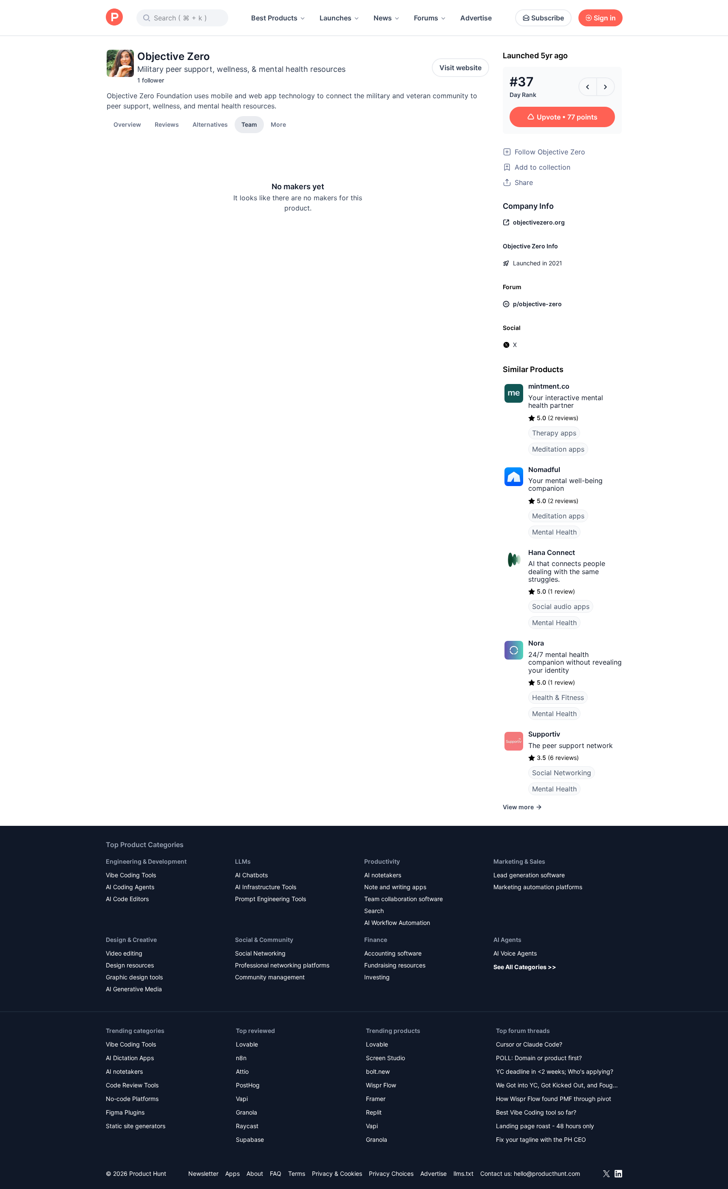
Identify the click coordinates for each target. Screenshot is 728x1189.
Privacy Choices (391, 1173)
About (254, 1173)
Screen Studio (385, 1057)
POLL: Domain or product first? (539, 1057)
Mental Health (554, 532)
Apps (232, 1173)
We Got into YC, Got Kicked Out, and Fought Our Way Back (557, 1085)
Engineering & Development (146, 861)
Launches (335, 18)
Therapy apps (554, 433)
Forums (426, 18)
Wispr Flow (381, 1085)
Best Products (274, 18)
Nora (536, 643)
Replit (374, 1112)
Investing (377, 977)
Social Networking (561, 772)
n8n (241, 1057)
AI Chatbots (251, 875)
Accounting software (393, 953)
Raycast (247, 1125)
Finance (375, 939)
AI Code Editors (127, 898)
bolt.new (378, 1071)
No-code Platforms (132, 1098)
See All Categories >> (524, 966)
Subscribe (547, 18)
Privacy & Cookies (337, 1173)
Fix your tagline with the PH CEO (541, 1139)
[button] (278, 124)
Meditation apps (558, 449)
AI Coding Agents (130, 886)
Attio (242, 1071)
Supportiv (544, 734)
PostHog (248, 1085)
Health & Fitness (558, 697)
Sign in (605, 18)
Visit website (460, 67)
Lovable (247, 1044)
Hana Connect (551, 552)
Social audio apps (560, 606)
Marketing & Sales (519, 861)
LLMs (243, 861)
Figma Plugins (125, 1112)
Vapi (242, 1098)
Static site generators (135, 1125)
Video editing (124, 953)
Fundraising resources (394, 965)
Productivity (382, 861)
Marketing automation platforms (537, 886)
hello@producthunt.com (547, 1173)
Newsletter (203, 1173)
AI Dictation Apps (130, 1057)
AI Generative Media (134, 989)
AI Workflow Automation (397, 922)
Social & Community (264, 939)
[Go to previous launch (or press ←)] (587, 86)
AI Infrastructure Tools (265, 886)
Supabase (250, 1139)
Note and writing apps (395, 886)
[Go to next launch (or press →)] (605, 86)
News (383, 18)
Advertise (476, 18)
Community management (270, 977)
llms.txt (463, 1173)
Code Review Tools (132, 1085)
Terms (296, 1173)
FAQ (275, 1173)
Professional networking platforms (282, 965)
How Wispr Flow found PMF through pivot (553, 1098)
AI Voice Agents (515, 953)
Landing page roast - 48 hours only (545, 1125)
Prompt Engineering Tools (270, 898)
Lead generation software (529, 875)
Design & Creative (131, 939)
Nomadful (544, 469)
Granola (246, 1112)
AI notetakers (382, 875)
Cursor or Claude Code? (529, 1044)
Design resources (130, 965)
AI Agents (507, 939)
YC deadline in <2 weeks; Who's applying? (554, 1071)
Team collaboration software (403, 898)
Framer (375, 1098)
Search (374, 910)
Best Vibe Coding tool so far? (536, 1112)
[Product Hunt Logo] (114, 18)
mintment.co (548, 386)
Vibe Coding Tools (131, 875)
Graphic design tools (134, 977)
